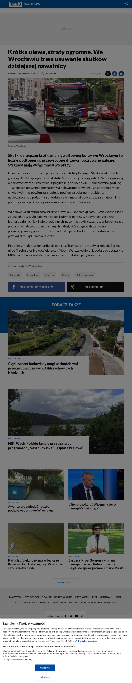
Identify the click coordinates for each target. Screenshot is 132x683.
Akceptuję (45, 667)
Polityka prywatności (88, 641)
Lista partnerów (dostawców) (17, 659)
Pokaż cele (45, 677)
